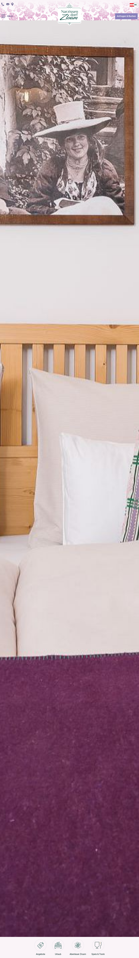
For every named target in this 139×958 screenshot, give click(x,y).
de (135, 5)
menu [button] (3, 16)
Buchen (126, 16)
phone (2, 4)
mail (7, 4)
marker (12, 4)
